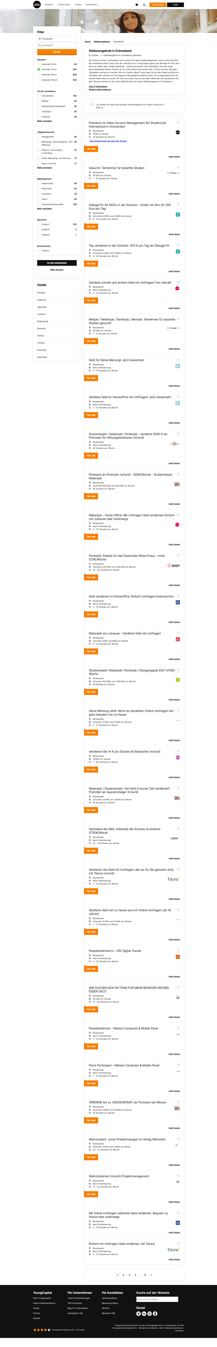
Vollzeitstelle (47, 95)
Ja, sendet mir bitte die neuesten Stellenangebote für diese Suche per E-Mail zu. (130, 106)
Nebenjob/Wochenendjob (53, 106)
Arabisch (46, 234)
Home (88, 41)
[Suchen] (144, 4)
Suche (57, 52)
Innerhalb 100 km (50, 80)
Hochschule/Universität (52, 204)
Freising (40, 343)
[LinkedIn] (144, 1313)
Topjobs (45, 250)
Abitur (44, 199)
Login (175, 5)
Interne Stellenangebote (44, 1303)
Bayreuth (41, 328)
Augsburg (41, 299)
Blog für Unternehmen (78, 1308)
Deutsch (45, 224)
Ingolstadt (41, 307)
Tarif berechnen (75, 1303)
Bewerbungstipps (110, 1303)
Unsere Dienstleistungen (79, 1298)
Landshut (41, 314)
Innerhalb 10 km (49, 64)
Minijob (45, 101)
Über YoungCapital (42, 1298)
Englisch (45, 229)
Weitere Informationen (100, 89)
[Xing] (139, 1313)
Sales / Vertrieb (49, 163)
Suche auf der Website (153, 1293)
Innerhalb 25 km (49, 69)
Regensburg (42, 321)
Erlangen (41, 292)
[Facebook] (155, 1313)
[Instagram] (150, 1313)
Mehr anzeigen (44, 121)
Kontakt (78, 4)
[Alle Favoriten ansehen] (137, 4)
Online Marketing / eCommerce (56, 158)
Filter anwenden (57, 263)
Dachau (40, 335)
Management (48, 136)
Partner (36, 1313)
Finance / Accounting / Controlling (52, 151)
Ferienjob (46, 117)
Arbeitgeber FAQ (75, 1313)
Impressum (179, 1331)
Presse (36, 1308)
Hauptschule (47, 183)
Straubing (41, 350)
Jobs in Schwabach (98, 86)
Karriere (105, 1308)
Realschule (46, 188)
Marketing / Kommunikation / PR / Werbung (57, 143)
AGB (161, 1328)
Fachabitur (46, 194)
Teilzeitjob (46, 111)
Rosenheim (42, 357)
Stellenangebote (102, 41)
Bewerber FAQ (108, 1313)
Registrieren (158, 5)
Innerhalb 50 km (49, 74)
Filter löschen (57, 269)
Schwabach (118, 41)
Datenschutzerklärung (173, 1328)
